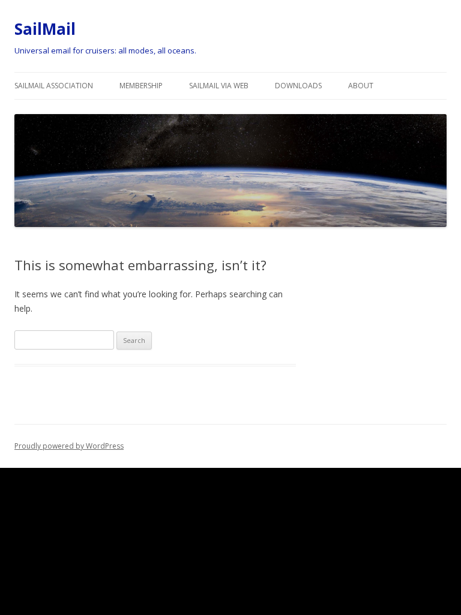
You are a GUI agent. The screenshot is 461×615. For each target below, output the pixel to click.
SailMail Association (53, 85)
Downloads (298, 85)
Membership (141, 85)
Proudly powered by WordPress (69, 446)
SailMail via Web (219, 85)
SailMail (45, 29)
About (360, 85)
